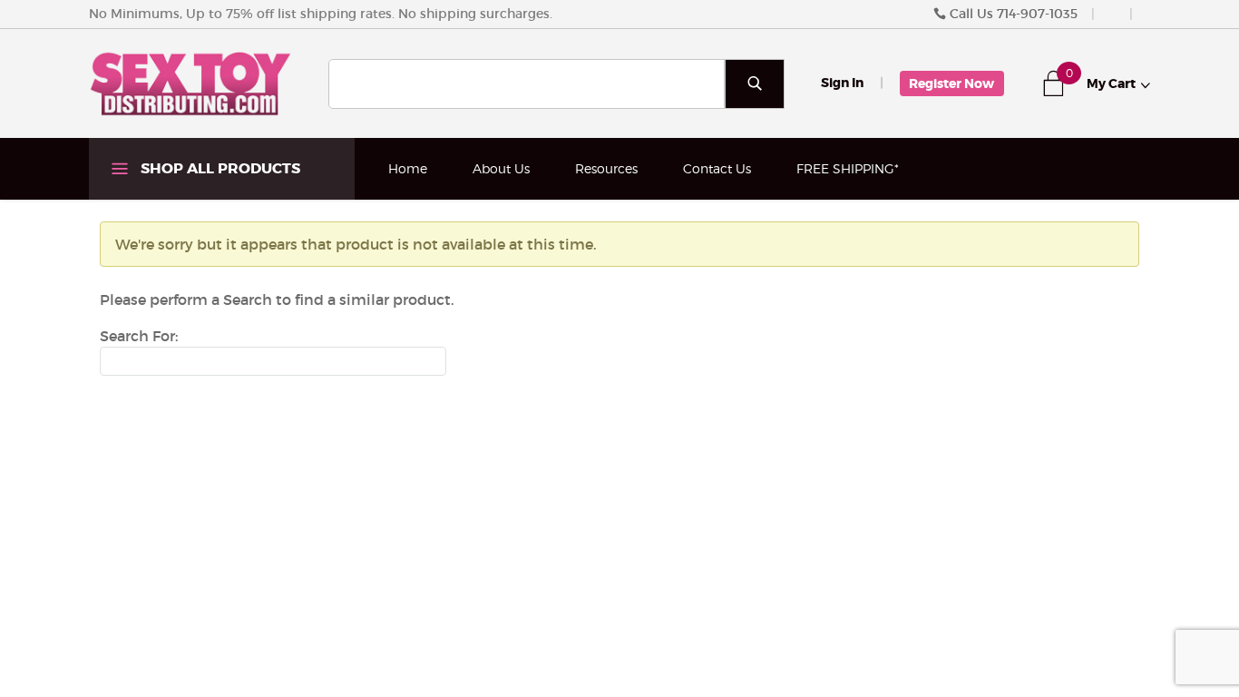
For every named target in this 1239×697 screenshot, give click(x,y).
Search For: (139, 336)
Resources (606, 168)
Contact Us (717, 168)
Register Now (951, 83)
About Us (501, 168)
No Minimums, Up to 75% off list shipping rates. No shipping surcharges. (320, 13)
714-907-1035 (1037, 13)
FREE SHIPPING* (847, 168)
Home (407, 168)
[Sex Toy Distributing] (190, 82)
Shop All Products (218, 168)
